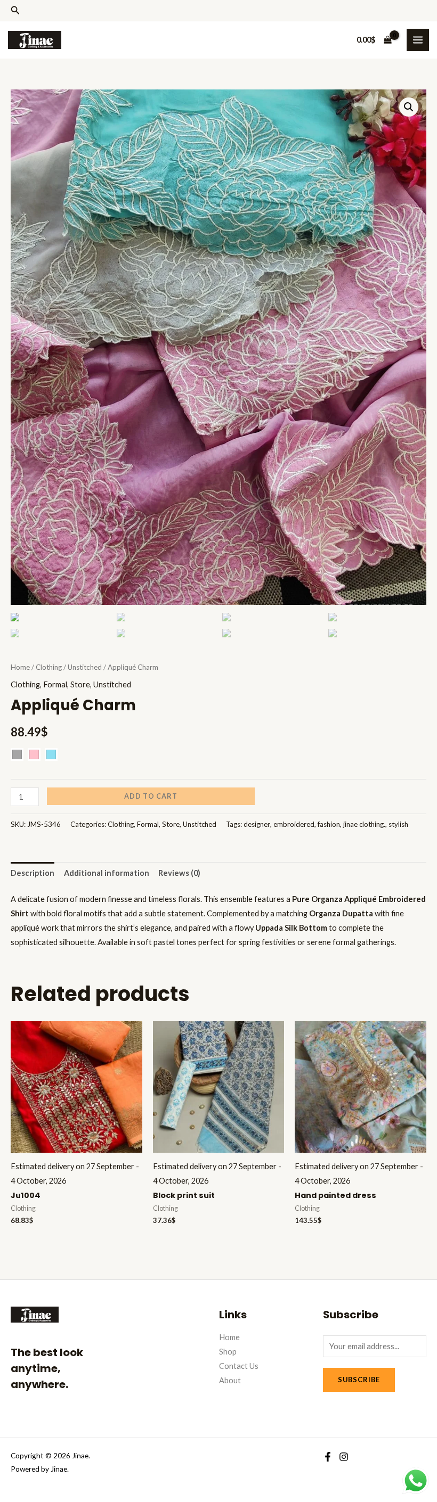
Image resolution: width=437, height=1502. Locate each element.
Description (32, 872)
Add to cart (150, 796)
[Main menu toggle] (418, 40)
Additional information (106, 872)
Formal (55, 684)
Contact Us (238, 1365)
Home (20, 667)
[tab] (32, 873)
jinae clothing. (364, 824)
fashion (329, 824)
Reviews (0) (179, 872)
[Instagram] (344, 1457)
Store (80, 684)
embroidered (293, 824)
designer (257, 824)
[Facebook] (328, 1457)
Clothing (49, 667)
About (230, 1380)
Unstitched (85, 667)
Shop (228, 1351)
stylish (398, 824)
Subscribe (359, 1379)
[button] (15, 10)
